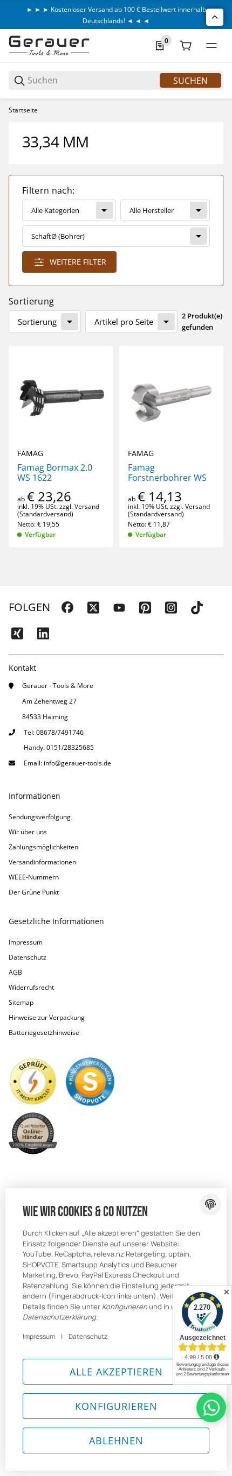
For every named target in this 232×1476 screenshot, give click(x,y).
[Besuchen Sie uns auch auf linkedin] (43, 633)
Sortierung (37, 321)
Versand (86, 506)
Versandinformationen (42, 862)
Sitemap (21, 1002)
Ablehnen (116, 1440)
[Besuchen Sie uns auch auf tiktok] (197, 607)
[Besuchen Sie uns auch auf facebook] (67, 607)
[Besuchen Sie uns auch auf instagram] (171, 607)
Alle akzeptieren (116, 1371)
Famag (30, 453)
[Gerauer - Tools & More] (49, 45)
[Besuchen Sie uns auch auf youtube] (119, 607)
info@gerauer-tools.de (77, 763)
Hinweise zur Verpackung (47, 1017)
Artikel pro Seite (123, 321)
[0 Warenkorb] (185, 46)
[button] (60, 397)
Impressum (26, 942)
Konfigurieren (116, 1406)
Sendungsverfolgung (40, 816)
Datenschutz (27, 957)
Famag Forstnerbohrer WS (167, 473)
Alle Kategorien (55, 210)
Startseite (23, 110)
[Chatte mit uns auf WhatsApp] (211, 1407)
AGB (15, 972)
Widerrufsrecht (31, 987)
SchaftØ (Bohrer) (58, 236)
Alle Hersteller (151, 210)
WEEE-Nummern (34, 877)
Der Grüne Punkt (34, 892)
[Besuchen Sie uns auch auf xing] (17, 633)
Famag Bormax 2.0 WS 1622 (54, 473)
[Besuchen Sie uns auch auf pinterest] (145, 607)
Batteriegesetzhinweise (44, 1032)
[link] (116, 230)
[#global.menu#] (211, 46)
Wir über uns (28, 831)
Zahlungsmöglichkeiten (43, 846)
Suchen (190, 81)
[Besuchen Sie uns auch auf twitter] (93, 607)
